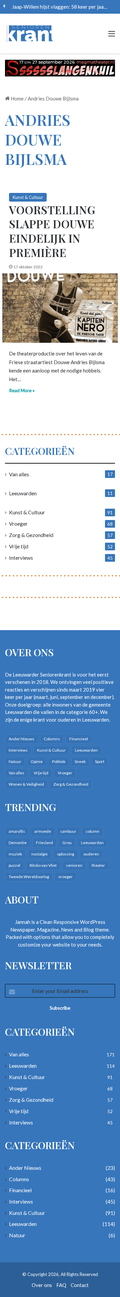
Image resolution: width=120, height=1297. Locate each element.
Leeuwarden (23, 493)
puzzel (14, 865)
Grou (67, 842)
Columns (52, 738)
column (92, 831)
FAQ (61, 1285)
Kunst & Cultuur (28, 197)
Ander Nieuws (21, 738)
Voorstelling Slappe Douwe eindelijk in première (52, 231)
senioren (74, 865)
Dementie (18, 842)
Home (17, 98)
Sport (99, 761)
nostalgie (39, 853)
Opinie (37, 761)
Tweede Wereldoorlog (29, 876)
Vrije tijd (18, 546)
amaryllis (17, 831)
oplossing (65, 853)
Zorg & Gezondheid (31, 535)
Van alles (19, 474)
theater (98, 865)
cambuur (68, 831)
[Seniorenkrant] (31, 33)
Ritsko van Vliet (43, 865)
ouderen (91, 853)
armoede (42, 831)
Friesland (44, 842)
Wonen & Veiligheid (26, 784)
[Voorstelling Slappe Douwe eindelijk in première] (60, 308)
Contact (80, 1285)
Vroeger (18, 523)
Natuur (15, 761)
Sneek (80, 761)
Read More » (22, 390)
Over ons (42, 1285)
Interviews (21, 557)
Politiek (58, 761)
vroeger (65, 876)
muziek (15, 853)
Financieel (78, 738)
